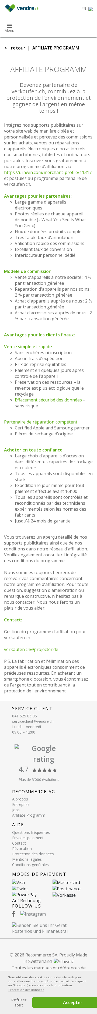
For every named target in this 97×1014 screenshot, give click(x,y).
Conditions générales (30, 864)
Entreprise (21, 804)
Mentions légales (27, 859)
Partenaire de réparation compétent (40, 422)
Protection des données (33, 853)
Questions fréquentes (31, 832)
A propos (20, 799)
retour (18, 48)
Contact (19, 843)
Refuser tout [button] (18, 1002)
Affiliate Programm (28, 815)
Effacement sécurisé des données (48, 400)
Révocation (22, 848)
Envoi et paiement (28, 837)
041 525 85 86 (24, 715)
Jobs (16, 809)
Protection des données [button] (26, 990)
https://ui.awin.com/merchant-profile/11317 (48, 172)
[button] (87, 8)
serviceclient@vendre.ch (33, 721)
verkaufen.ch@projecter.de (31, 649)
